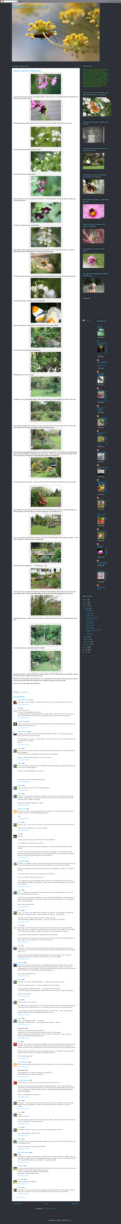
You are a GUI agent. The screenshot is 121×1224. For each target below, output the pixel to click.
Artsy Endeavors (102, 467)
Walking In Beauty (101, 546)
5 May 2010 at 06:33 (23, 996)
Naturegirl (20, 1166)
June (87, 606)
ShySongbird (21, 861)
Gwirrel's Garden (102, 562)
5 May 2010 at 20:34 (23, 1066)
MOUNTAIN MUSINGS (101, 374)
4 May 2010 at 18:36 (23, 782)
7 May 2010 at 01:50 (23, 1149)
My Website (101, 411)
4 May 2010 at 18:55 (23, 818)
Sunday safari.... (90, 613)
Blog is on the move (103, 564)
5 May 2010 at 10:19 (23, 1038)
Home (46, 1204)
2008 (86, 649)
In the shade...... (90, 620)
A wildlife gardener (23, 1080)
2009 (86, 647)
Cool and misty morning (106, 552)
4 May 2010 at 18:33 (23, 760)
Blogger (70, 1220)
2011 (86, 602)
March (88, 639)
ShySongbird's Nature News (102, 482)
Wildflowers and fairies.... (93, 618)
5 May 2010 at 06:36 (23, 1014)
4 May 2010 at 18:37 (23, 790)
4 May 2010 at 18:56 (23, 830)
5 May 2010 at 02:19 (23, 976)
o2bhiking (21, 962)
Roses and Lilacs (23, 731)
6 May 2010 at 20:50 (23, 1123)
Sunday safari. (90, 634)
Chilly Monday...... (91, 627)
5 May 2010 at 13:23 (23, 1058)
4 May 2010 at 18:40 (23, 805)
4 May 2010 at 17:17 (23, 728)
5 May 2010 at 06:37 (23, 1024)
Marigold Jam (22, 809)
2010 (86, 604)
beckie (19, 925)
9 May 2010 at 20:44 (23, 1194)
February (89, 641)
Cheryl (19, 748)
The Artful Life (102, 531)
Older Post (74, 1204)
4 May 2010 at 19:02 (23, 857)
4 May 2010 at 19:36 (23, 922)
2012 (86, 599)
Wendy (20, 1139)
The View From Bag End (102, 343)
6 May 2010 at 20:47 (23, 1108)
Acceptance (106, 519)
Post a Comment (20, 1197)
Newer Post (17, 1204)
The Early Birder (102, 418)
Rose (19, 1041)
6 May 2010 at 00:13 (23, 1076)
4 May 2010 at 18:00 (23, 744)
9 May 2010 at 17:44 (23, 1184)
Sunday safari (89, 615)
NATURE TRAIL (102, 452)
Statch (19, 1187)
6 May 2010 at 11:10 (23, 1097)
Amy (19, 945)
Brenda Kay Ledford (23, 1152)
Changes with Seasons (101, 408)
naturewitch (101, 571)
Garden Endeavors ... (101, 327)
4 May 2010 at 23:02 (23, 942)
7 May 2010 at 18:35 (23, 1162)
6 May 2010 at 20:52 (23, 1135)
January (88, 644)
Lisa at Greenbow (23, 1062)
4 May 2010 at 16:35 (23, 704)
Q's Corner (101, 499)
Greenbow (101, 390)
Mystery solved (90, 625)
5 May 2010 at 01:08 (23, 959)
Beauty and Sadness (106, 456)
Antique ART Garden (24, 700)
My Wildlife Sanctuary (30, 7)
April (87, 637)
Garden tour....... (90, 611)
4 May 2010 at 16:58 (23, 718)
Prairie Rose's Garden (102, 433)
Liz (18, 834)
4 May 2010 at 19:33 (23, 906)
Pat (19, 708)
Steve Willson (22, 721)
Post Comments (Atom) (49, 1208)
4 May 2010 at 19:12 (23, 886)
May (87, 608)
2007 (86, 652)
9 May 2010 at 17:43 (23, 1175)
